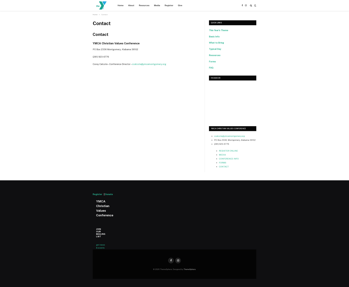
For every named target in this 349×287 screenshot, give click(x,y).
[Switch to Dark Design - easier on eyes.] (255, 5)
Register (169, 5)
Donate (109, 194)
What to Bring (216, 42)
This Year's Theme (218, 30)
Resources (144, 5)
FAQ (211, 67)
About (131, 5)
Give (180, 5)
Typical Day (215, 49)
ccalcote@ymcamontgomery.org (149, 64)
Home (121, 5)
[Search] (251, 5)
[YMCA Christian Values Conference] (102, 5)
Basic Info (214, 36)
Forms (212, 61)
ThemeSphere (190, 269)
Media (157, 5)
